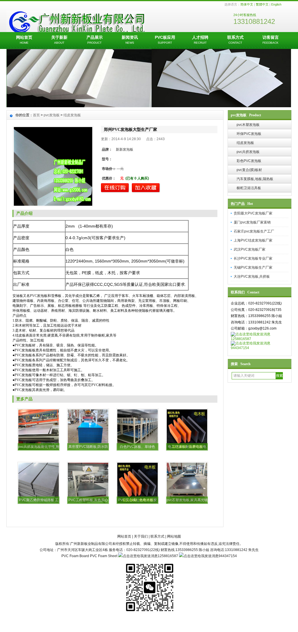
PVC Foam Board (75, 556)
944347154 (240, 348)
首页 (36, 115)
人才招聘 (200, 39)
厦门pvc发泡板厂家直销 (252, 222)
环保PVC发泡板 (249, 134)
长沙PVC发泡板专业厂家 (253, 258)
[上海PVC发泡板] (149, 105)
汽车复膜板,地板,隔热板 (255, 179)
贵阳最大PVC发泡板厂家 (253, 213)
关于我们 (141, 536)
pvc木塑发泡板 (248, 125)
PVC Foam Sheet (103, 556)
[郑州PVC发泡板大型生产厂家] (53, 166)
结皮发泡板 (245, 143)
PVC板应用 (165, 39)
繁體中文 (262, 4)
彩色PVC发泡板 (249, 161)
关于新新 (59, 39)
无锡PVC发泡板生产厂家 (253, 267)
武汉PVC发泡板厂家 (249, 249)
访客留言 (270, 39)
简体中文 (246, 4)
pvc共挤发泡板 (248, 152)
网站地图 (174, 536)
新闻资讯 (130, 39)
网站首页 (24, 39)
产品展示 (94, 39)
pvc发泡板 (52, 115)
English (276, 4)
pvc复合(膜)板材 (249, 170)
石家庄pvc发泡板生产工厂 (254, 231)
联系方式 (235, 39)
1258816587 (241, 339)
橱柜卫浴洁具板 (249, 188)
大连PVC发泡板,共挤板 (252, 276)
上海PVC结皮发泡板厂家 (253, 240)
